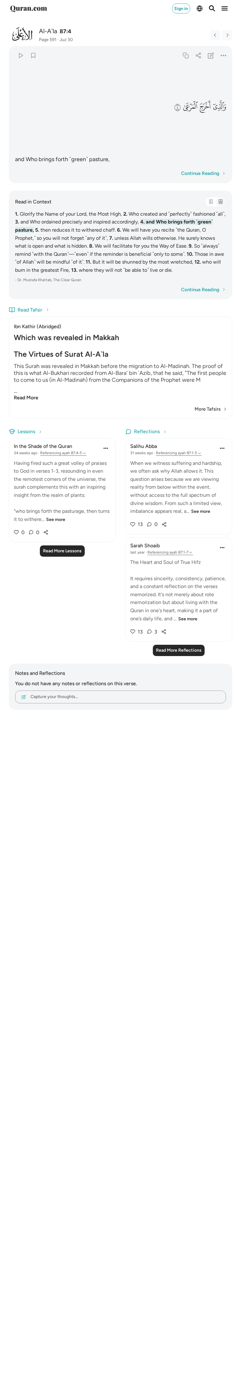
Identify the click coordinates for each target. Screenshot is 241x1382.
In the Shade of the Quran (43, 446)
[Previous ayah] (215, 35)
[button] (219, 107)
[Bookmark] (33, 55)
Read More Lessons (62, 551)
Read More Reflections (178, 650)
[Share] (198, 55)
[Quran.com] (28, 8)
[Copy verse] (185, 55)
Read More (26, 398)
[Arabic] (211, 202)
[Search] (212, 8)
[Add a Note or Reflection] (211, 55)
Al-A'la (48, 31)
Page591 (47, 39)
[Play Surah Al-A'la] (20, 55)
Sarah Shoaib (145, 546)
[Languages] (199, 8)
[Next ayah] (227, 35)
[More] (223, 55)
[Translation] (220, 202)
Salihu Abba (143, 446)
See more (55, 519)
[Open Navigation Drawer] (224, 8)
